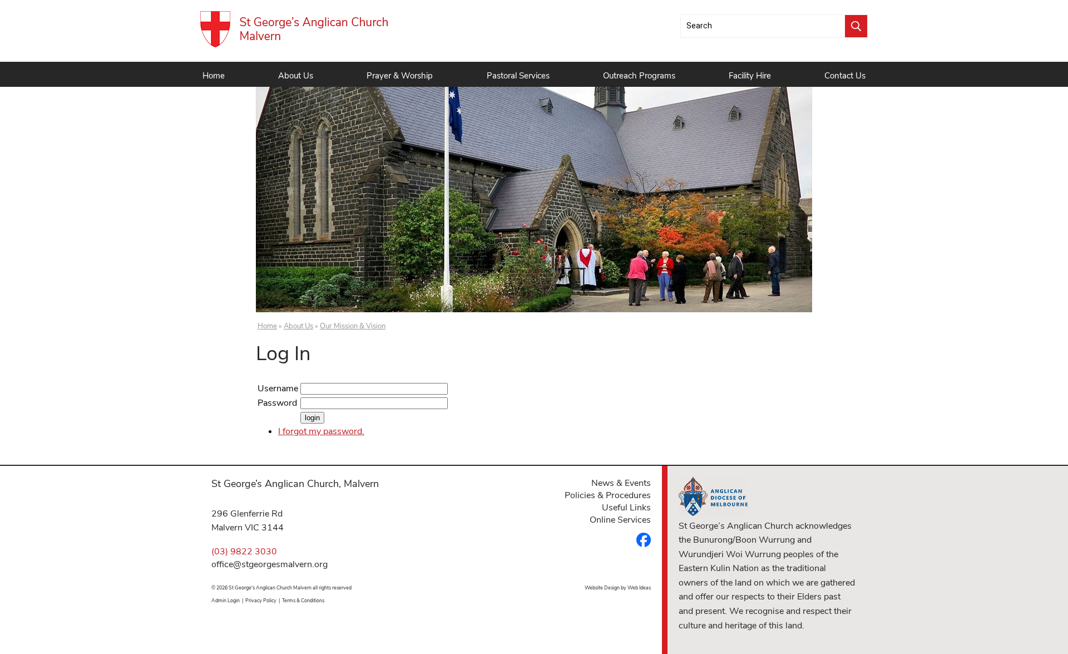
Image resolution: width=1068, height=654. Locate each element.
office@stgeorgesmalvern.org (269, 564)
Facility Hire (750, 75)
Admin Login (225, 600)
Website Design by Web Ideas (618, 587)
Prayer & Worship (400, 75)
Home (213, 75)
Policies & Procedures (608, 495)
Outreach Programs (639, 75)
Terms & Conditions (303, 600)
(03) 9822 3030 (244, 551)
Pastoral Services (518, 75)
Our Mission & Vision (352, 326)
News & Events (621, 483)
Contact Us (845, 75)
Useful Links (626, 507)
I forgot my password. (321, 431)
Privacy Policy (260, 600)
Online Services (620, 520)
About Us (295, 75)
